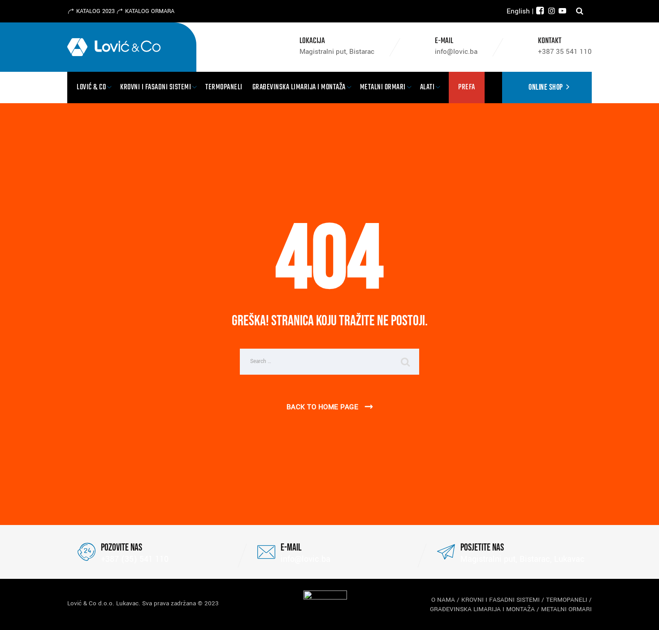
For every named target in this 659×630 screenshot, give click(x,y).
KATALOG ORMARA (149, 11)
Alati (427, 87)
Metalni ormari (383, 87)
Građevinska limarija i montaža (299, 87)
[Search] (579, 11)
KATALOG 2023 (95, 11)
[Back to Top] (640, 615)
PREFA (466, 87)
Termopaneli (224, 87)
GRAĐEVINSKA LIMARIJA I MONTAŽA (482, 609)
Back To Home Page (322, 407)
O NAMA (443, 599)
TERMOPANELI (566, 599)
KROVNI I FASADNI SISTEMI (500, 599)
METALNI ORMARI (566, 609)
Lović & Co (91, 87)
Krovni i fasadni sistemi (155, 87)
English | (520, 11)
